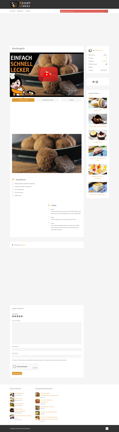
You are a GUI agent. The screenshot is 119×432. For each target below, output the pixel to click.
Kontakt (28, 11)
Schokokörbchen (97, 142)
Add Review (15, 314)
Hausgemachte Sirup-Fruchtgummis (97, 177)
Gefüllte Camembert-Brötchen (49, 412)
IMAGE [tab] (71, 100)
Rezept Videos (98, 50)
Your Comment (16, 320)
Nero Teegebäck (19, 403)
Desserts (23, 245)
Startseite (12, 11)
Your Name (15, 346)
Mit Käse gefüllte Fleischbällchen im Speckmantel (49, 394)
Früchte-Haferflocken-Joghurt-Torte (97, 159)
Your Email (15, 353)
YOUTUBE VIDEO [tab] (23, 100)
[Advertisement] (52, 28)
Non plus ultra (98, 110)
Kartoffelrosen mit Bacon (47, 406)
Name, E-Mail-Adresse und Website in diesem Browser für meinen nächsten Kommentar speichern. (40, 360)
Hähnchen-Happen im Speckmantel (47, 401)
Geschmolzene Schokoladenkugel (98, 126)
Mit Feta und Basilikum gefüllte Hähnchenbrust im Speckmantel (49, 418)
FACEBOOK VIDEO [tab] (48, 100)
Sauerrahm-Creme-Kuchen (97, 194)
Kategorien (20, 11)
